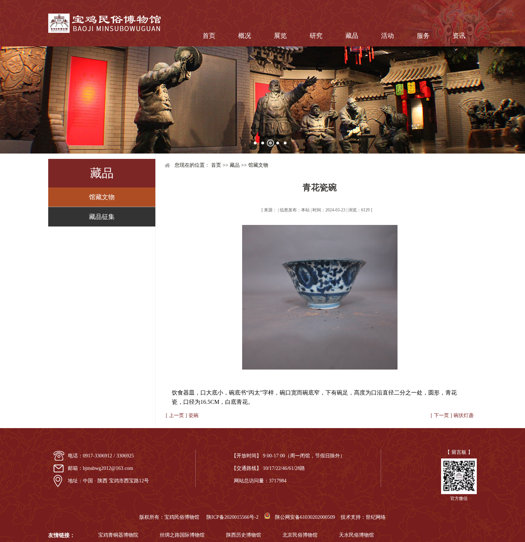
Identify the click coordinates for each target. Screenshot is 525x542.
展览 (280, 35)
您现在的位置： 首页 (198, 165)
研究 (316, 35)
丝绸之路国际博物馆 (182, 535)
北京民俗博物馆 (300, 535)
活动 (387, 35)
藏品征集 (102, 216)
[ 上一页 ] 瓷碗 (182, 415)
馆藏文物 (102, 197)
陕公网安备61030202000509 (302, 517)
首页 (208, 35)
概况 (244, 35)
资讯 (458, 35)
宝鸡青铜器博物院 (118, 535)
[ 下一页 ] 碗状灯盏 (452, 415)
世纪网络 (376, 517)
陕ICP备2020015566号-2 (232, 517)
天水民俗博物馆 (356, 535)
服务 (423, 35)
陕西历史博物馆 (243, 535)
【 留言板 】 (459, 452)
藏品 (351, 35)
